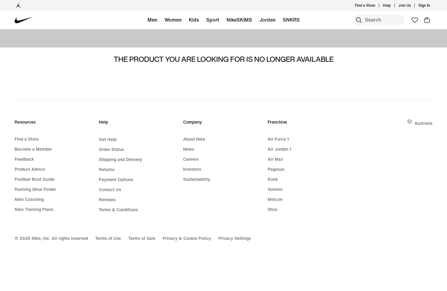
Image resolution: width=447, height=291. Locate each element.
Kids (194, 19)
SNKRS (291, 19)
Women (173, 19)
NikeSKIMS (239, 19)
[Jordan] (18, 5)
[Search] (358, 20)
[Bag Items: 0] (426, 20)
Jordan (267, 19)
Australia (423, 123)
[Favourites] (414, 20)
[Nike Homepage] (24, 20)
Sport (212, 19)
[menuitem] (392, 5)
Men (152, 19)
